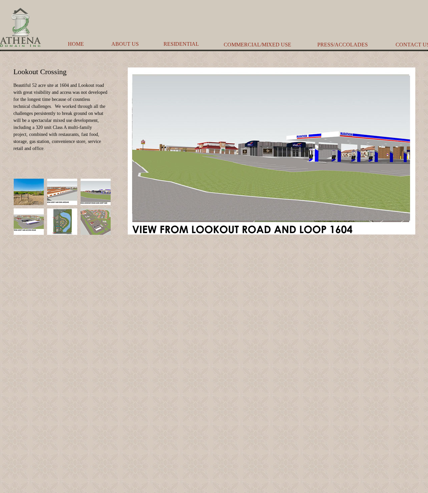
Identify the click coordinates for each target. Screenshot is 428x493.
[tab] (29, 192)
